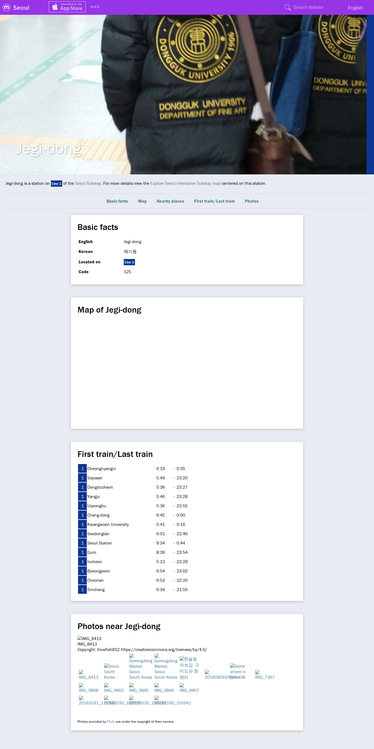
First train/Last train (214, 201)
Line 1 (56, 183)
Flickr (111, 721)
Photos (252, 201)
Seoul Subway (88, 183)
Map (142, 201)
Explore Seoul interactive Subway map (185, 183)
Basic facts (117, 201)
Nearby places (170, 201)
